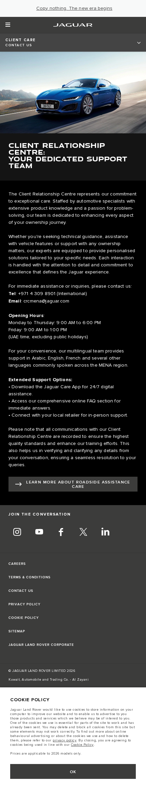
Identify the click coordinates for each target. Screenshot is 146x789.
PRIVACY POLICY (24, 604)
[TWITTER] (83, 532)
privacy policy (64, 740)
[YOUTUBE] (39, 532)
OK (73, 771)
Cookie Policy (82, 745)
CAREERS (17, 564)
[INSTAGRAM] (16, 532)
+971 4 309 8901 (36, 293)
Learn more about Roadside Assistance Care (78, 484)
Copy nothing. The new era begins (74, 8)
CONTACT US (20, 591)
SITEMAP (16, 631)
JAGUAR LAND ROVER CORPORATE (41, 645)
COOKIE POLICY (23, 618)
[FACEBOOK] (61, 532)
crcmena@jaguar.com (46, 301)
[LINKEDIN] (105, 532)
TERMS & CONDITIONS (29, 577)
